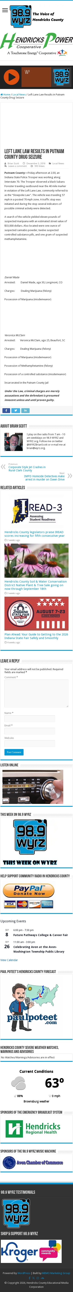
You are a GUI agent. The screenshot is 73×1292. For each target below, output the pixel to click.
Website (9, 738)
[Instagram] (37, 1278)
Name (8, 713)
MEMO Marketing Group (56, 1273)
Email (8, 725)
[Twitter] (33, 1278)
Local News (19, 94)
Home (6, 94)
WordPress (23, 1273)
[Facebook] (29, 1278)
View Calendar (9, 960)
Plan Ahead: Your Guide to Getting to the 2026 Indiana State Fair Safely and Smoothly (36, 636)
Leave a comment (17, 166)
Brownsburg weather (36, 1101)
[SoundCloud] (42, 1278)
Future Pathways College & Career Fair (40, 935)
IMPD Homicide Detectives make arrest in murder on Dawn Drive (44, 476)
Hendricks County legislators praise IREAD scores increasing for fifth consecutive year (34, 534)
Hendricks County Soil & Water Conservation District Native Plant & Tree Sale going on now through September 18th (35, 585)
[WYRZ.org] (36, 16)
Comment (11, 677)
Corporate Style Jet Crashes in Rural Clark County (27, 467)
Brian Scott (13, 163)
